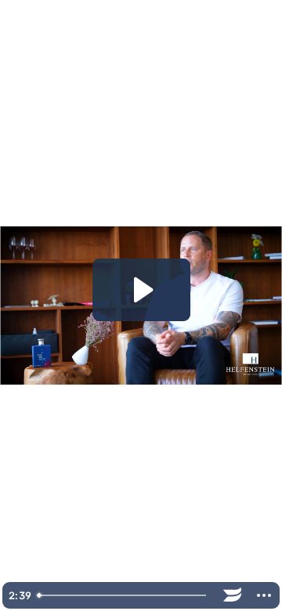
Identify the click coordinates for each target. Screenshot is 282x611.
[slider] (124, 595)
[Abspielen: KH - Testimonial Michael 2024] (141, 289)
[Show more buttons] (264, 595)
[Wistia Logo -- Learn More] (232, 595)
